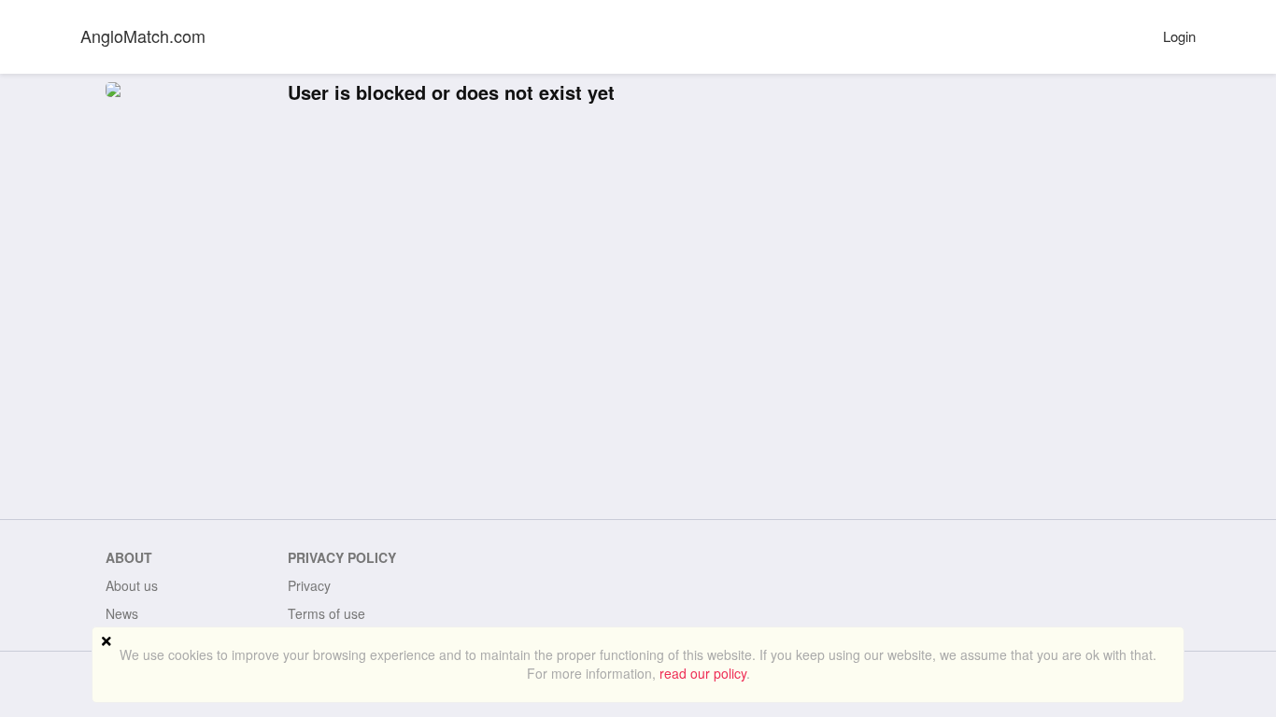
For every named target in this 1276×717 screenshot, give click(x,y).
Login (1179, 36)
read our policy (702, 673)
